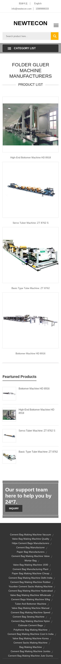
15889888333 (42, 8)
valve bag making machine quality (30, 538)
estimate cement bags (30, 625)
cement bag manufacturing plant (30, 569)
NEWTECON (30, 23)
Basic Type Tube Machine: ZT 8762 (38, 451)
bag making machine (30, 647)
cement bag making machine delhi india (30, 577)
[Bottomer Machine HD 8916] (9, 393)
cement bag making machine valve (31, 556)
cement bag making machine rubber (30, 582)
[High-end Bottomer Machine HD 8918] (9, 414)
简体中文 (23, 3)
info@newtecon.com (22, 8)
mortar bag (31, 560)
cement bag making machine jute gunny (30, 655)
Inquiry (14, 508)
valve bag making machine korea (31, 638)
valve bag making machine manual (30, 608)
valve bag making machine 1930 (30, 564)
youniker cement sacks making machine (31, 586)
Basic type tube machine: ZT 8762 (31, 288)
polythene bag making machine (30, 629)
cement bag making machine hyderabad (30, 590)
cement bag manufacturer (30, 547)
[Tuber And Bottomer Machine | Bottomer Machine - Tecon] (30, 320)
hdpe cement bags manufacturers (30, 543)
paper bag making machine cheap (30, 573)
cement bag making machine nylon (30, 621)
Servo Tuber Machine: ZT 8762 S (30, 222)
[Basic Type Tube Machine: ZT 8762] (9, 456)
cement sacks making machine (30, 642)
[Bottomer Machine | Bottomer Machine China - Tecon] (30, 124)
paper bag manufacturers (30, 551)
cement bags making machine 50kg (30, 599)
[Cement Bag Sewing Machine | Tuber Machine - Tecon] (30, 254)
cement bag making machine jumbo (30, 651)
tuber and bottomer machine (30, 603)
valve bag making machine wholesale (30, 595)
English (38, 3)
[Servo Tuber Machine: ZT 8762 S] (9, 435)
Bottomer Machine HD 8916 (30, 353)
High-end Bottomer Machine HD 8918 (30, 157)
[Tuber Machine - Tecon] (30, 189)
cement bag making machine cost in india (31, 634)
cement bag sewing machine (28, 616)
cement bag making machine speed (30, 612)
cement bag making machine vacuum (30, 534)
